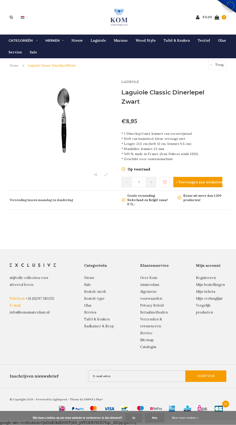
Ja (133, 417)
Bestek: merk (95, 291)
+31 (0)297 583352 (40, 298)
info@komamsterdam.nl (30, 312)
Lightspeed (59, 399)
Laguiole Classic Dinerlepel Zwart (52, 65)
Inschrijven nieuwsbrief (34, 376)
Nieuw (77, 40)
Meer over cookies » (185, 417)
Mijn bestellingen (210, 284)
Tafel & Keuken (177, 40)
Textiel (204, 40)
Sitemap (147, 340)
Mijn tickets (205, 291)
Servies (15, 52)
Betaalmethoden (154, 312)
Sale (33, 52)
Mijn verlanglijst (209, 298)
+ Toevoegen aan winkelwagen (199, 182)
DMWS (88, 399)
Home (14, 65)
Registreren (206, 278)
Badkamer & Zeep (99, 326)
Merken (52, 40)
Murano (121, 40)
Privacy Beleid (152, 305)
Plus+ (99, 399)
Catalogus (148, 347)
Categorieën (21, 40)
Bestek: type (94, 298)
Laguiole (98, 40)
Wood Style (146, 40)
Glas (222, 40)
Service (146, 333)
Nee (154, 417)
